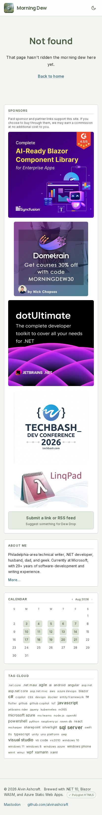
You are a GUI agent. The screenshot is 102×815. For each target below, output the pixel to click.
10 (26, 632)
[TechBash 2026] (51, 427)
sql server (71, 727)
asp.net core (18, 691)
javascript (68, 702)
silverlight (49, 727)
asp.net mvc (39, 691)
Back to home (51, 76)
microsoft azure (21, 715)
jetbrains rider (18, 709)
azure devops (66, 691)
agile (43, 685)
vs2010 (55, 740)
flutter (12, 703)
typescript (22, 734)
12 (50, 632)
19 (50, 639)
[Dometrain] (51, 259)
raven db (66, 721)
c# (10, 696)
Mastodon (12, 804)
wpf (29, 752)
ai (50, 685)
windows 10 (70, 740)
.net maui (30, 685)
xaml (54, 752)
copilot (20, 697)
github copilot (39, 703)
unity (35, 734)
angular (73, 685)
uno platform (50, 734)
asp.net (86, 685)
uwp (64, 734)
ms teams (44, 715)
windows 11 (16, 746)
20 (63, 639)
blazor (84, 691)
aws (52, 691)
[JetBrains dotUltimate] (51, 343)
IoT (53, 703)
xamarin (41, 752)
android (60, 685)
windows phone (79, 746)
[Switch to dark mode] (93, 7)
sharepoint (32, 727)
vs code (41, 740)
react (78, 721)
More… (14, 580)
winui (21, 752)
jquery (34, 709)
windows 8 (34, 746)
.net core (14, 685)
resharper (15, 727)
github (23, 703)
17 (26, 639)
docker (53, 697)
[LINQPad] (51, 487)
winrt (11, 752)
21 (75, 639)
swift (88, 727)
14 (75, 632)
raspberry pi (49, 721)
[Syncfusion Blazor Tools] (51, 175)
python (34, 721)
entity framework (72, 697)
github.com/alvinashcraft (47, 804)
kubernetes (49, 709)
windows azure (54, 746)
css (30, 697)
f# (87, 697)
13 (63, 632)
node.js (59, 715)
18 (38, 639)
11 (38, 632)
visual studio (20, 739)
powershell (17, 721)
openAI (71, 715)
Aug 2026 (82, 599)
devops (40, 697)
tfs (10, 734)
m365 (62, 709)
